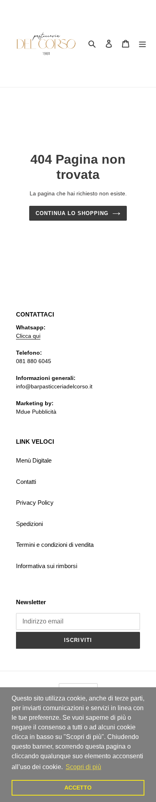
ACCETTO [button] (78, 787)
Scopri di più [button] (83, 766)
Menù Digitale (34, 460)
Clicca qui (28, 336)
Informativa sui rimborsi (46, 565)
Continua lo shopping (72, 213)
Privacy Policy (35, 502)
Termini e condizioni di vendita (55, 544)
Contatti (26, 481)
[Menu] (142, 43)
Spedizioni (29, 523)
